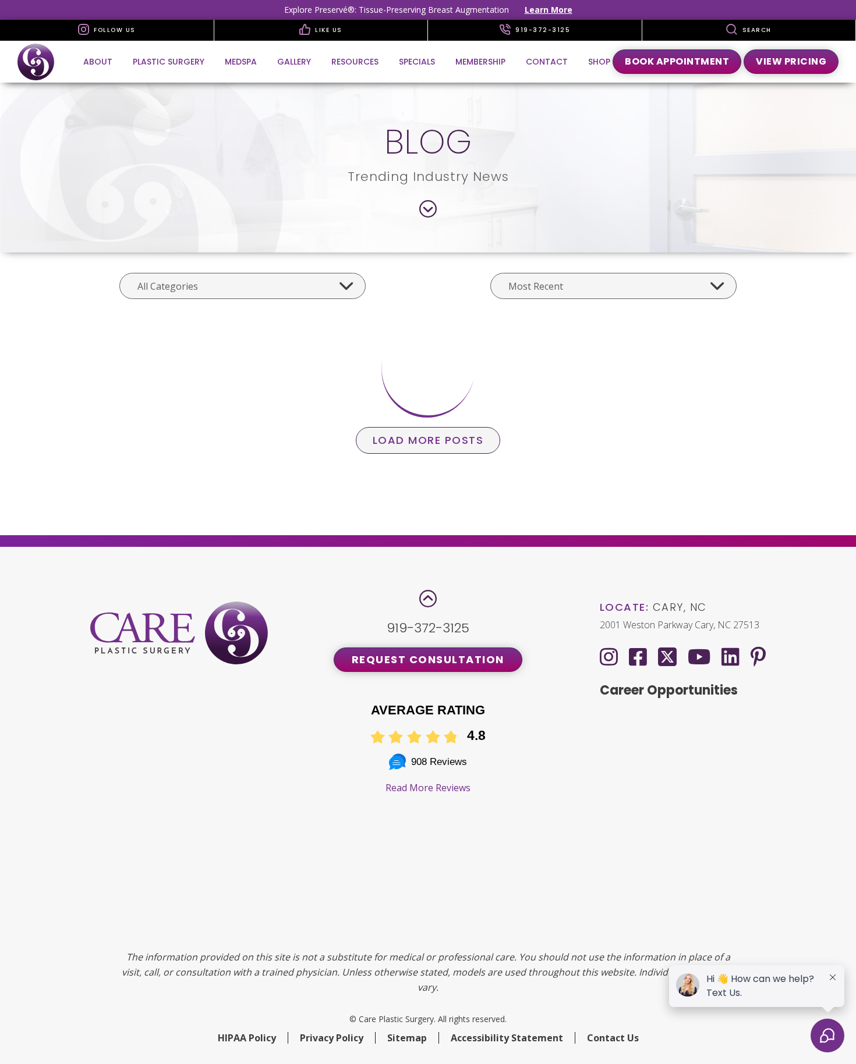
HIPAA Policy (247, 1037)
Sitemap (407, 1037)
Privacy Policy (331, 1037)
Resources (355, 61)
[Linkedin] (730, 656)
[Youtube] (699, 656)
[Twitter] (667, 654)
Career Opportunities (669, 690)
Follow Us (113, 30)
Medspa (241, 61)
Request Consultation (428, 659)
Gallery (294, 61)
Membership (480, 61)
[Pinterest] (758, 656)
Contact (547, 61)
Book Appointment (677, 61)
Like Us (327, 30)
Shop (599, 61)
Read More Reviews (428, 787)
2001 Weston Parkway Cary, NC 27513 (679, 624)
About (97, 61)
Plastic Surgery (168, 61)
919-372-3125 (542, 30)
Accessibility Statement (507, 1037)
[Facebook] (638, 656)
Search (756, 30)
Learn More (548, 9)
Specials (417, 61)
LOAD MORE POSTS (428, 440)
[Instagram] (609, 656)
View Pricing (791, 61)
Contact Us (613, 1037)
